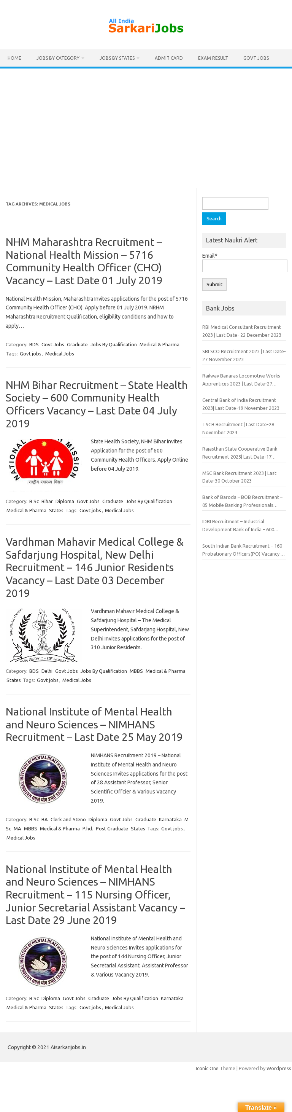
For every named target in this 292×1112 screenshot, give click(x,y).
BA (44, 819)
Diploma (65, 501)
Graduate (77, 344)
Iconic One (207, 1068)
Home (14, 58)
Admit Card (169, 58)
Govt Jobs (256, 58)
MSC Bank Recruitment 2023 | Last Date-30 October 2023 (239, 477)
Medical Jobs (59, 353)
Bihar (47, 501)
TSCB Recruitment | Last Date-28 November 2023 (238, 428)
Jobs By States (117, 58)
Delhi (46, 671)
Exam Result (213, 58)
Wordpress (279, 1068)
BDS (34, 344)
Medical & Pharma (159, 344)
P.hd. (88, 828)
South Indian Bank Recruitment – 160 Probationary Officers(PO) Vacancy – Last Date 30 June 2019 (242, 550)
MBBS (136, 671)
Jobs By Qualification (113, 344)
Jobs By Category (57, 58)
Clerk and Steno (68, 819)
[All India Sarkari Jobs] (146, 36)
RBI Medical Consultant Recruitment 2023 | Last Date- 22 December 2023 (241, 331)
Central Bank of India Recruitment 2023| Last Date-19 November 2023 (240, 404)
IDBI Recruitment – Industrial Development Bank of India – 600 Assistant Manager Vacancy (238, 526)
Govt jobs (30, 353)
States (56, 510)
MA (17, 828)
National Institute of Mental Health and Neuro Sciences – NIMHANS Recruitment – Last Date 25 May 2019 (94, 724)
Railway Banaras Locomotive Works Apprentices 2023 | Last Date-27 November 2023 (241, 380)
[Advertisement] (146, 125)
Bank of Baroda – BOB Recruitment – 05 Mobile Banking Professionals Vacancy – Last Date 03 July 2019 (242, 501)
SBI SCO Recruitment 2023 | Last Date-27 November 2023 (244, 355)
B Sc (34, 501)
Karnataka (170, 819)
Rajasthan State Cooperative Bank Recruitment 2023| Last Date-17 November (239, 453)
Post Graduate (112, 828)
